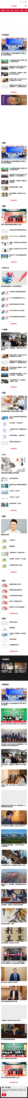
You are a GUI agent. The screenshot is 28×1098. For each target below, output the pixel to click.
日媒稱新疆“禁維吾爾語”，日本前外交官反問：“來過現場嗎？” (18, 374)
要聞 (8, 10)
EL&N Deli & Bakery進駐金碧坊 (17, 236)
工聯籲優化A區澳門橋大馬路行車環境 (10, 1020)
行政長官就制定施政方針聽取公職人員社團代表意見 (18, 60)
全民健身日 (12, 540)
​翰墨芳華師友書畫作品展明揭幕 (10, 473)
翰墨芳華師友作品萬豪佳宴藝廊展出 (18, 485)
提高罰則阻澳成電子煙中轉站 (16, 304)
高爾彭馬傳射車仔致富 (15, 584)
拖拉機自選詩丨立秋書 (15, 503)
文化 (4, 455)
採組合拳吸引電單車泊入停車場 (13, 29)
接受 (4, 1094)
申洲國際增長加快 (14, 644)
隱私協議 (21, 1090)
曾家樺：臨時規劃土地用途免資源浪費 (18, 243)
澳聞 (12, 10)
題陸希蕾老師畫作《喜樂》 (16, 187)
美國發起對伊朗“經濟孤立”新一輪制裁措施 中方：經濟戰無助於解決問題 (18, 86)
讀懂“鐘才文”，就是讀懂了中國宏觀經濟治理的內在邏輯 (13, 885)
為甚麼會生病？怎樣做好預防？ (17, 552)
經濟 (4, 619)
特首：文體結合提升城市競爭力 (9, 1058)
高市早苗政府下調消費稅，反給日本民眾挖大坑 (18, 368)
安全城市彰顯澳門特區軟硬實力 (17, 316)
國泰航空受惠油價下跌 (15, 441)
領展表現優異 (12, 639)
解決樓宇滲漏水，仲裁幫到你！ (17, 435)
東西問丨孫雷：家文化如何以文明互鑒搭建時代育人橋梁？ (18, 79)
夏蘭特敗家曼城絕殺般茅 (15, 590)
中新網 (21, 10)
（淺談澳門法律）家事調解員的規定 (18, 429)
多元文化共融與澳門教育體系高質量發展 (18, 417)
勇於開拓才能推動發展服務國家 (17, 291)
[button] (25, 1087)
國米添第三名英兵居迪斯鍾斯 (16, 607)
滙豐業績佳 (12, 627)
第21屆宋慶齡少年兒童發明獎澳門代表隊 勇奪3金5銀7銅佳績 (13, 704)
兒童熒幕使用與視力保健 (15, 565)
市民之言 (16, 10)
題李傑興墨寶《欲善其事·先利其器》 (17, 194)
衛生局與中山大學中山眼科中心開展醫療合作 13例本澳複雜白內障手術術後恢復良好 (18, 68)
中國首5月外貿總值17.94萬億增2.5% (17, 634)
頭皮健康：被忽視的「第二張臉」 (18, 558)
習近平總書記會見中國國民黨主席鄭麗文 (20, 671)
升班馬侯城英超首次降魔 (15, 595)
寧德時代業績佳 (13, 622)
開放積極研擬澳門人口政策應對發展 (11, 286)
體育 (4, 581)
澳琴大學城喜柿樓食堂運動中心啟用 (11, 224)
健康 (4, 516)
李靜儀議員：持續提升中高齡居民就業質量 (18, 181)
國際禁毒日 (12, 546)
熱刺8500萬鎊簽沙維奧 (15, 601)
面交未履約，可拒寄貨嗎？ (16, 423)
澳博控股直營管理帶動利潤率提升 (18, 230)
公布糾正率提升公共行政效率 (16, 310)
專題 (26, 10)
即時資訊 (3, 10)
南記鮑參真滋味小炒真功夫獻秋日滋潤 (12, 411)
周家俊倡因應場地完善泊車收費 (9, 1001)
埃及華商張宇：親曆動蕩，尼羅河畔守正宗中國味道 (18, 73)
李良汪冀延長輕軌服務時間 (8, 1039)
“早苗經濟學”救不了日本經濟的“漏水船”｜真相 (17, 380)
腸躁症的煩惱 (5, 534)
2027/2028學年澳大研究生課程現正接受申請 (7, 671)
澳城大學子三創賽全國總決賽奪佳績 (18, 255)
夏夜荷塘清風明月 (14, 478)
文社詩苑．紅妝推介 (14, 491)
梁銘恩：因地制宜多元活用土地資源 (18, 249)
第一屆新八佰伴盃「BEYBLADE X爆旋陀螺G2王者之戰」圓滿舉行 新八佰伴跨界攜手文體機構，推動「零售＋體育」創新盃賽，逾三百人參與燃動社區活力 (14, 964)
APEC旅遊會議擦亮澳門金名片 (17, 298)
